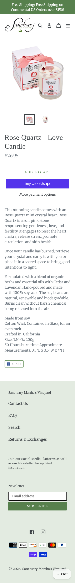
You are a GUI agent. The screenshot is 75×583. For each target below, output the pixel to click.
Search (14, 427)
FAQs (13, 415)
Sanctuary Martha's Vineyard (44, 569)
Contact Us (18, 403)
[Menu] (67, 25)
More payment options (37, 194)
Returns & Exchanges (27, 439)
